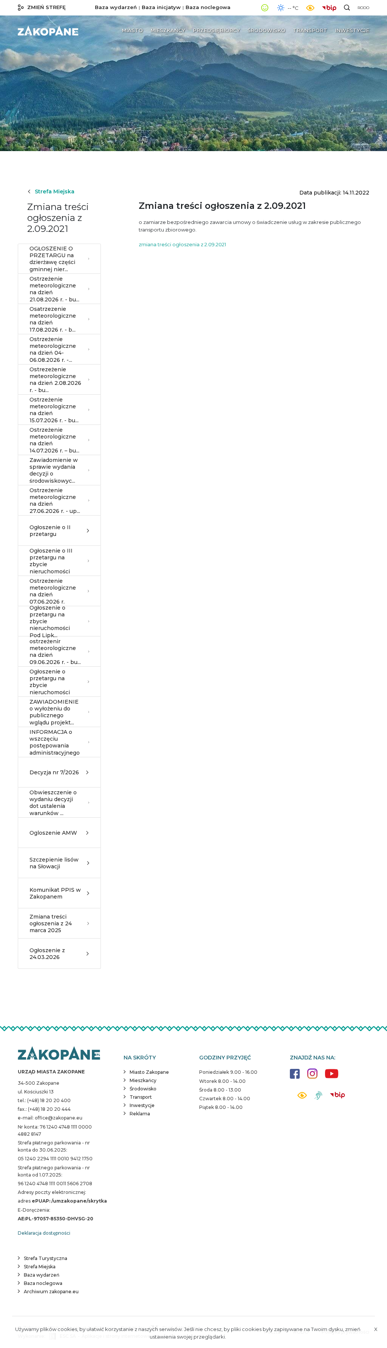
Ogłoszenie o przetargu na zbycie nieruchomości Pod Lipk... (49, 621)
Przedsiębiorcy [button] (216, 30)
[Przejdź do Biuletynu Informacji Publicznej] (331, 7)
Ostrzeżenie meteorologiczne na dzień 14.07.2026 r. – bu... (54, 440)
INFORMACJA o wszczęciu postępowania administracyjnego (54, 742)
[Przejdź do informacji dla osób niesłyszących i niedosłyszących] (318, 1098)
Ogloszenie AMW (53, 832)
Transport (141, 1097)
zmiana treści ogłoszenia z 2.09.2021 (182, 244)
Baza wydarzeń (116, 7)
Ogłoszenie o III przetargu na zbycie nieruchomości (51, 561)
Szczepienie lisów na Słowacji (54, 863)
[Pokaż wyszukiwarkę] (347, 8)
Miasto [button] (132, 30)
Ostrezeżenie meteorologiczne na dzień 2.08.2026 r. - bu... (55, 380)
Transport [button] (310, 30)
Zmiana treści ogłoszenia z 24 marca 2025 (50, 923)
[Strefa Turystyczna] (59, 1053)
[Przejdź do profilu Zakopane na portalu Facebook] (295, 1077)
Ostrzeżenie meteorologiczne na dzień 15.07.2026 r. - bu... (54, 410)
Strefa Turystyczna (45, 1258)
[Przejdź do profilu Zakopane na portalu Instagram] (312, 1077)
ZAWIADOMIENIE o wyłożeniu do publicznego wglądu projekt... (54, 712)
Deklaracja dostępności (44, 1233)
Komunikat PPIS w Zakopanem (55, 893)
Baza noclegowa (208, 7)
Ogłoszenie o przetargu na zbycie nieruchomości (49, 682)
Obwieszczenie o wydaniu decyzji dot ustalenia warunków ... (53, 803)
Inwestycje (142, 1105)
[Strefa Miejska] (48, 30)
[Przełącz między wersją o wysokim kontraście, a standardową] (310, 7)
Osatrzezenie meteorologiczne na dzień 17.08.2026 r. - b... (52, 319)
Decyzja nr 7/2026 (54, 772)
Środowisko (143, 1089)
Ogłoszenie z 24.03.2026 (47, 953)
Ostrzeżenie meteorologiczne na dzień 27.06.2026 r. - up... (54, 500)
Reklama (140, 1113)
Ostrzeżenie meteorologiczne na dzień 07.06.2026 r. (52, 591)
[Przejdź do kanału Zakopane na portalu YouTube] (331, 1077)
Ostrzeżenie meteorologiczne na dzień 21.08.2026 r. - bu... (54, 289)
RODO (363, 7)
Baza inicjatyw (161, 7)
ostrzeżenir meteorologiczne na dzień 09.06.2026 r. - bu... (55, 652)
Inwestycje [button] (352, 30)
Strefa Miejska (54, 191)
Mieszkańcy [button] (167, 30)
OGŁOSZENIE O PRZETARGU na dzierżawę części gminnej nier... (52, 259)
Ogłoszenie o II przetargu (50, 530)
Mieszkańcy (143, 1080)
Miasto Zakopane (149, 1072)
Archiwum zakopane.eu (51, 1291)
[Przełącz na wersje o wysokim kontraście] (302, 1097)
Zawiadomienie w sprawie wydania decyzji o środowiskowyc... (53, 470)
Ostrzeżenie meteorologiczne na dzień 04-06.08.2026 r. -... (52, 349)
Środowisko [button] (266, 30)
